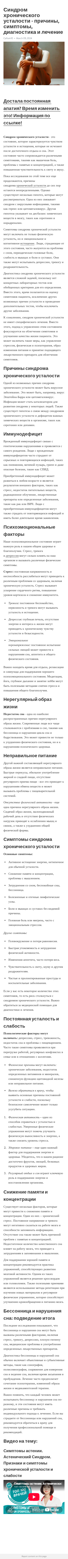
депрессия (12, 555)
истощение (27, 243)
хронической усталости (31, 185)
